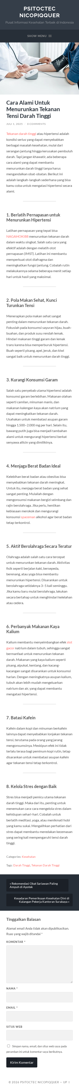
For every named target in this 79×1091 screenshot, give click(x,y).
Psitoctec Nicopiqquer (39, 11)
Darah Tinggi (21, 865)
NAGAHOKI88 (17, 236)
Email (12, 1007)
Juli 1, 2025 (14, 123)
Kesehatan (29, 856)
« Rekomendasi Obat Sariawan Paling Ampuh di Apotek (34, 885)
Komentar (15, 941)
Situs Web (14, 1026)
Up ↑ (66, 1082)
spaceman (28, 517)
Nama (12, 988)
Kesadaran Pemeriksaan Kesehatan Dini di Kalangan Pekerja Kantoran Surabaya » (41, 900)
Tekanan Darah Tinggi (45, 865)
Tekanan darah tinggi (21, 134)
